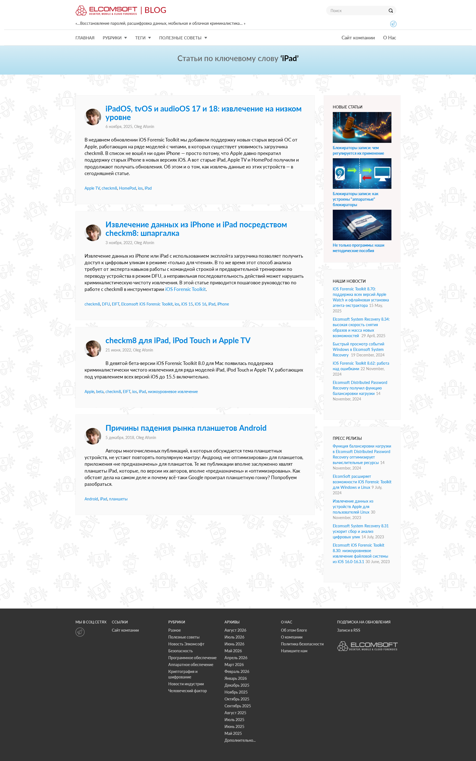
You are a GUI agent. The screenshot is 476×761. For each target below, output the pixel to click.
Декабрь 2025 (237, 685)
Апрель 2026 (236, 657)
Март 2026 (234, 664)
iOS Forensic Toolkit (185, 289)
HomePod (127, 188)
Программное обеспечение (192, 657)
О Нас (389, 37)
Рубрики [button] (112, 37)
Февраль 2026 (237, 671)
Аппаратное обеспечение (190, 664)
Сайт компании (358, 37)
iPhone (223, 304)
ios (140, 188)
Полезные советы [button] (180, 37)
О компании (291, 637)
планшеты (118, 499)
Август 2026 (235, 630)
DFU (106, 304)
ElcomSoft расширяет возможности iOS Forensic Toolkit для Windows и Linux (362, 482)
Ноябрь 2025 (236, 692)
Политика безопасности (302, 644)
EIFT (115, 304)
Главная (84, 37)
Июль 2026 (234, 637)
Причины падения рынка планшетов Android (186, 427)
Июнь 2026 (234, 644)
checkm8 (109, 188)
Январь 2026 (236, 678)
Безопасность (180, 650)
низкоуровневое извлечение (173, 391)
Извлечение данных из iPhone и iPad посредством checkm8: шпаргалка (196, 229)
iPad (148, 188)
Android (91, 499)
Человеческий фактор (187, 690)
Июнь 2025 (234, 726)
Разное (174, 630)
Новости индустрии (186, 683)
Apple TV (92, 188)
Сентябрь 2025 (238, 705)
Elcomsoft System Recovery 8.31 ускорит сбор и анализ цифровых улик (361, 531)
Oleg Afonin (144, 126)
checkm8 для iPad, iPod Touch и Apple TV (178, 340)
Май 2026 (233, 650)
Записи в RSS (348, 630)
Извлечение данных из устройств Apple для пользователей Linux (353, 506)
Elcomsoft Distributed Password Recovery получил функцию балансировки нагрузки (360, 388)
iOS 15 (187, 304)
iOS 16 (200, 304)
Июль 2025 (234, 719)
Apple (89, 391)
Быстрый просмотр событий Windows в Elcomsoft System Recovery (358, 349)
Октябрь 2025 (237, 699)
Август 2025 (235, 712)
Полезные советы (183, 637)
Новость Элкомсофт (186, 644)
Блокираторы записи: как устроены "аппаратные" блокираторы (355, 199)
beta (100, 391)
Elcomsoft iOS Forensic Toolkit (147, 304)
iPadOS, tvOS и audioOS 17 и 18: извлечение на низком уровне (204, 113)
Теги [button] (140, 37)
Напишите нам (294, 650)
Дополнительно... (240, 740)
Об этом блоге (294, 630)
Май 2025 (233, 733)
